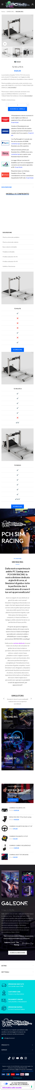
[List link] (17, 1038)
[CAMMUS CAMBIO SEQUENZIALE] (4, 847)
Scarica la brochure (17, 952)
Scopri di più (17, 350)
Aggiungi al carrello (17, 109)
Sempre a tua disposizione (16, 994)
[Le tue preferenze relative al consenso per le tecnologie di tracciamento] (31, 1086)
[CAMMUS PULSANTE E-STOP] (4, 838)
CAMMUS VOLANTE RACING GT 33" (20, 826)
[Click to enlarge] (5, 44)
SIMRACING (10, 11)
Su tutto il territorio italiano (16, 1009)
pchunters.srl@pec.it (15, 1069)
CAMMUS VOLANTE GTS (17, 808)
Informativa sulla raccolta (11, 1088)
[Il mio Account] (33, 4)
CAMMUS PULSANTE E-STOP (18, 836)
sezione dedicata (18, 643)
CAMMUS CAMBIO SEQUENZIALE (20, 845)
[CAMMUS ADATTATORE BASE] (4, 857)
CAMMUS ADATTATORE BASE (18, 854)
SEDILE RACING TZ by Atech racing (20, 817)
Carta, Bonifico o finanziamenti (17, 1001)
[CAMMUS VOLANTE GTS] (4, 810)
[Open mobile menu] (2, 4)
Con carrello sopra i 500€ (15, 986)
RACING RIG (19, 11)
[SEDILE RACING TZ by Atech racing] (4, 819)
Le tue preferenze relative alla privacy (19, 1083)
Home (3, 11)
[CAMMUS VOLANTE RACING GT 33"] (4, 828)
